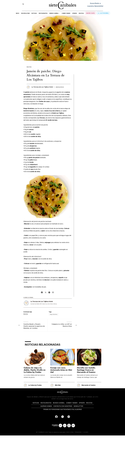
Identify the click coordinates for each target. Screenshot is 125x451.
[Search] (23, 4)
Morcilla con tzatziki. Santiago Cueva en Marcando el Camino (86, 369)
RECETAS (89, 403)
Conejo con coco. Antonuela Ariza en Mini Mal (61, 369)
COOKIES (85, 432)
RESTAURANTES (46, 403)
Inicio (17, 13)
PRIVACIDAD (78, 432)
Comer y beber (66, 13)
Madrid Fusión (90, 13)
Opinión (74, 13)
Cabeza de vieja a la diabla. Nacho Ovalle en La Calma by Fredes (35, 369)
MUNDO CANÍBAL (59, 403)
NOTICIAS (36, 403)
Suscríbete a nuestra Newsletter (95, 5)
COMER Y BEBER (71, 403)
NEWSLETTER (78, 406)
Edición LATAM (25, 13)
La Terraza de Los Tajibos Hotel (42, 301)
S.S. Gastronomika (103, 13)
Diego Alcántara (53, 314)
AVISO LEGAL (70, 432)
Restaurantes (43, 13)
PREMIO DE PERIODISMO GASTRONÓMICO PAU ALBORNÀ (62, 409)
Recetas (81, 13)
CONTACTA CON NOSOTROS (62, 406)
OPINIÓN (82, 403)
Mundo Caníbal (54, 13)
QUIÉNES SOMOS (46, 406)
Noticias (34, 13)
